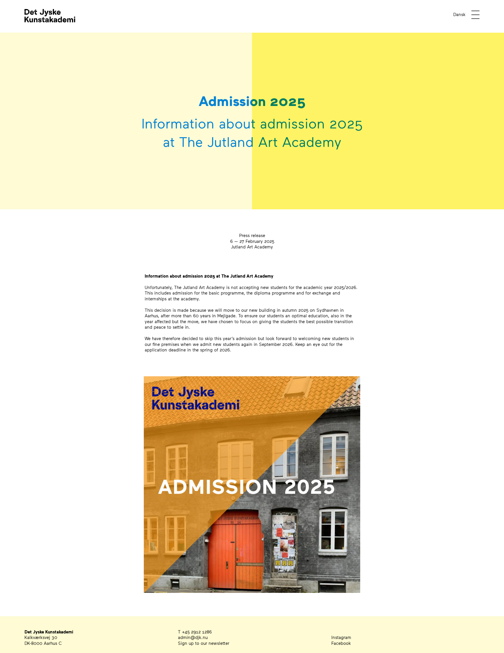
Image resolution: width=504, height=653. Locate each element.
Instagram (341, 637)
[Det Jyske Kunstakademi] (49, 22)
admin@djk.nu (193, 637)
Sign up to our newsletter (203, 643)
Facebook (341, 643)
